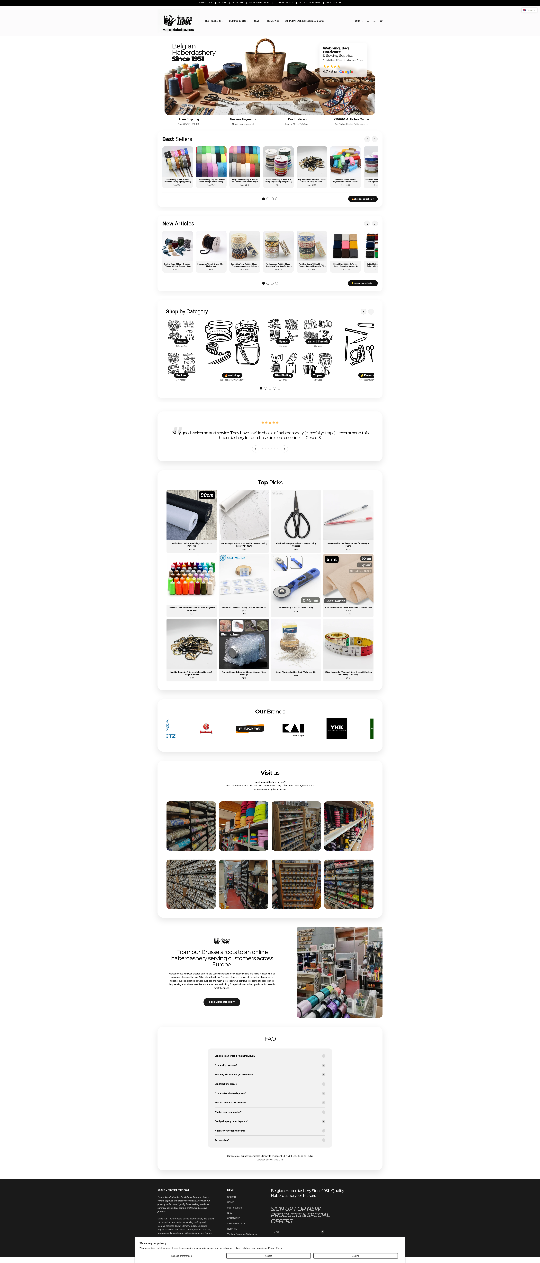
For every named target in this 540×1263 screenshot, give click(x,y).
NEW (256, 21)
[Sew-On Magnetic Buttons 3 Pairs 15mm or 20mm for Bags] (244, 650)
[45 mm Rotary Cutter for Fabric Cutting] (296, 585)
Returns (222, 3)
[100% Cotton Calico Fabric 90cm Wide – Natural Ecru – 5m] (348, 585)
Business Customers (259, 3)
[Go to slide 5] (279, 388)
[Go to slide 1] (261, 388)
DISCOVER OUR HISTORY (222, 1002)
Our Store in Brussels (310, 3)
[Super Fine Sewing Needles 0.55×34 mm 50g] (296, 650)
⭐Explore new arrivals (362, 283)
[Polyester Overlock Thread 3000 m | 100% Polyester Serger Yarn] (191, 585)
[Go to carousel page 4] (276, 199)
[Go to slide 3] (270, 388)
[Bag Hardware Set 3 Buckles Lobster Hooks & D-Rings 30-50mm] (191, 650)
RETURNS (232, 1228)
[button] (529, 10)
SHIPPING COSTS (236, 1223)
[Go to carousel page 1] (263, 199)
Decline (355, 1256)
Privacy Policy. (275, 1248)
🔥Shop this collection (363, 199)
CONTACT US (233, 1218)
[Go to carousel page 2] (267, 199)
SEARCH (231, 1197)
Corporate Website (284, 3)
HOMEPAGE (273, 21)
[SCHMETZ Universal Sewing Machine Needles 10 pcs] (244, 585)
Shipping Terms (205, 3)
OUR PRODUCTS (237, 21)
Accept (268, 1256)
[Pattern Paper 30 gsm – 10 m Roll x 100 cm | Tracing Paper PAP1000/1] (244, 521)
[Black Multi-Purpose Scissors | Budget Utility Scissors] (296, 521)
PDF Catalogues (334, 3)
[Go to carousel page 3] (272, 199)
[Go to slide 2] (265, 388)
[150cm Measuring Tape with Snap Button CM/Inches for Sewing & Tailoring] (348, 650)
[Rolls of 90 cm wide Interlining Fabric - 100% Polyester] (191, 521)
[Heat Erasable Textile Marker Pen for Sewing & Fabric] (348, 521)
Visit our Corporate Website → (242, 1234)
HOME (230, 1202)
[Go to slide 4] (274, 388)
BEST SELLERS (213, 21)
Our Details (237, 3)
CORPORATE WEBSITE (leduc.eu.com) (304, 21)
